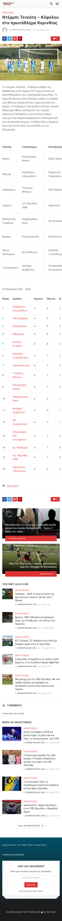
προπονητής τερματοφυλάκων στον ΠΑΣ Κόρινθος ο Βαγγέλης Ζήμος (40, 808)
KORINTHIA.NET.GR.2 (21, 29)
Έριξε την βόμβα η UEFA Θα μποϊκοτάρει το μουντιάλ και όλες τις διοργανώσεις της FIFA (41, 735)
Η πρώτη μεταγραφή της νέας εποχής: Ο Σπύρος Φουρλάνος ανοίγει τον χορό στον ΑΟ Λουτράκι (39, 760)
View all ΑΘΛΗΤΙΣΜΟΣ (29, 825)
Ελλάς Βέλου (20, 326)
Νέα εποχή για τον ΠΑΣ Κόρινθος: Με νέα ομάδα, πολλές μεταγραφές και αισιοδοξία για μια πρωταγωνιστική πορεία (37, 684)
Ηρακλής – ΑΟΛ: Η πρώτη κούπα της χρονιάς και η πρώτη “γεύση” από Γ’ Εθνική (34, 597)
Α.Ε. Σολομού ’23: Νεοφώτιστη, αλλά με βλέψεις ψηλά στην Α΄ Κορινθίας (36, 642)
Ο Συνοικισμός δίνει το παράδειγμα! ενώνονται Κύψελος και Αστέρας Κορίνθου (41, 785)
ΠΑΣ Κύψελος (20, 318)
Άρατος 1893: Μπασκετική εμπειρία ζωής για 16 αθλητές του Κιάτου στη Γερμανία (35, 620)
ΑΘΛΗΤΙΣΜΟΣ (8, 12)
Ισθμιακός (18, 334)
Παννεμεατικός (21, 365)
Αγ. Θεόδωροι (20, 447)
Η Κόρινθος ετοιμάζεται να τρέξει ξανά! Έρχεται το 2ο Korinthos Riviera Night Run (37, 661)
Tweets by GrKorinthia (13, 854)
